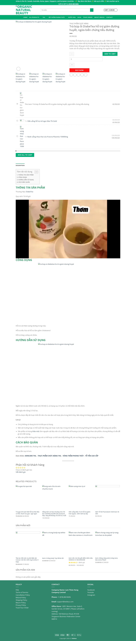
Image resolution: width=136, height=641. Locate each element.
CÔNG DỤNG (22, 177)
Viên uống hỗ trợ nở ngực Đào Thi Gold (42, 121)
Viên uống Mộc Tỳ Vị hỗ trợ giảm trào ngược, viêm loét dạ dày (79, 513)
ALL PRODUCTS (34, 17)
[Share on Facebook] (71, 75)
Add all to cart (25, 155)
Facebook (91, 590)
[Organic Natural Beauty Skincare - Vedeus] (26, 10)
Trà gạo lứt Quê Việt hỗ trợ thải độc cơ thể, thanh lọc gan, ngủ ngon (27, 513)
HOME (25, 17)
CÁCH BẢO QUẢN (24, 182)
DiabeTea (29, 192)
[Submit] (91, 10)
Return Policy (21, 603)
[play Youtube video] (68, 229)
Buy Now (79, 70)
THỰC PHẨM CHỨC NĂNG (79, 23)
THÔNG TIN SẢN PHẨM (26, 175)
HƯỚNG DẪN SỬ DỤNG (26, 180)
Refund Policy (21, 597)
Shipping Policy (21, 600)
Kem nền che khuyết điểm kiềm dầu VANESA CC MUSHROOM (81, 559)
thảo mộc (36, 431)
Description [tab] (20, 165)
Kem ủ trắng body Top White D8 (53, 558)
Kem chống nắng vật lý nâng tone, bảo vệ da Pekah (106, 559)
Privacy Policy (21, 605)
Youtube (90, 592)
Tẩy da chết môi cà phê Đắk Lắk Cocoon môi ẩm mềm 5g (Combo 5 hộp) (27, 560)
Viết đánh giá (20, 472)
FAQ (17, 590)
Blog (79, 17)
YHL (44, 17)
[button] (18, 69)
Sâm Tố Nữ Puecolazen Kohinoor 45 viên (107, 513)
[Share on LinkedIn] (85, 75)
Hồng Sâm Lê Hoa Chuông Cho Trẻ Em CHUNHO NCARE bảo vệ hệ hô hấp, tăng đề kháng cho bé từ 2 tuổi (54, 513)
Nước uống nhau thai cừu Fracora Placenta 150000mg (47, 137)
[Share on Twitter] (75, 75)
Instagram (91, 595)
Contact (109, 17)
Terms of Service (22, 592)
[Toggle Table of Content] (35, 172)
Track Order (87, 17)
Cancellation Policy (23, 595)
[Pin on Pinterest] (82, 75)
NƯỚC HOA (72, 17)
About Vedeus (99, 17)
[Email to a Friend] (78, 75)
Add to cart (109, 54)
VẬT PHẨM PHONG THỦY (57, 17)
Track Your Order (22, 608)
